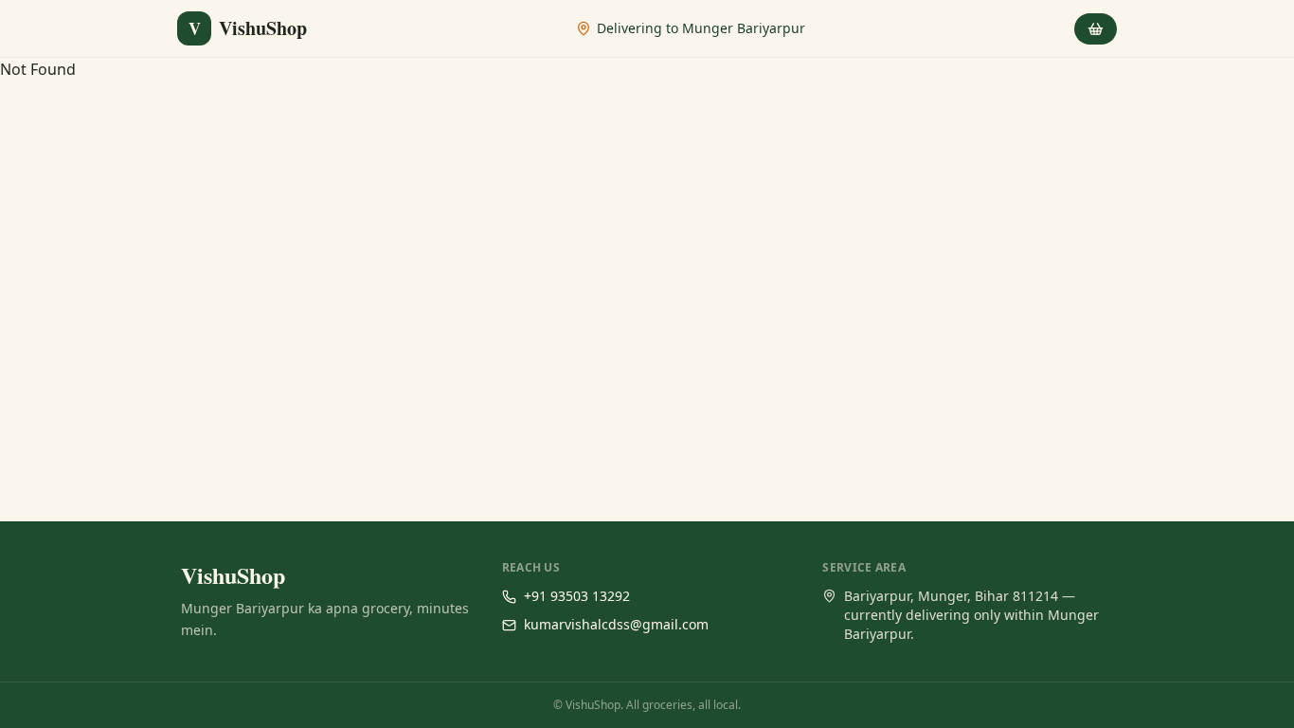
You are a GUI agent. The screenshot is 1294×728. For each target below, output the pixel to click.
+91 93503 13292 (577, 596)
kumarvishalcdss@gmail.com (616, 624)
